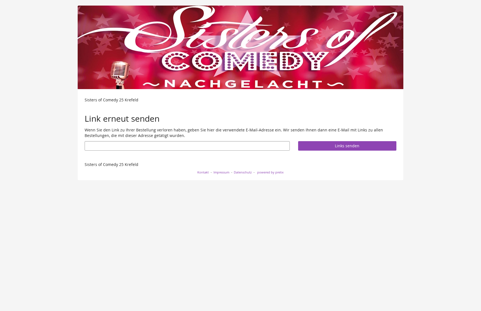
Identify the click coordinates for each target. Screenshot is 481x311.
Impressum (221, 172)
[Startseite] (240, 47)
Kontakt (203, 172)
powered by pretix (270, 172)
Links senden (347, 145)
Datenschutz (243, 172)
